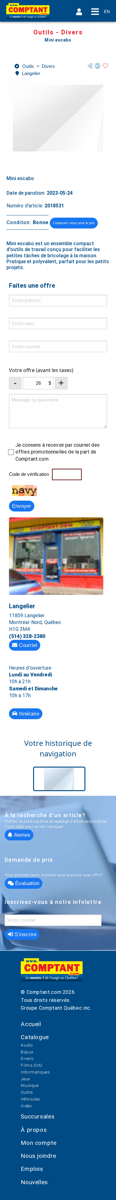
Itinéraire (28, 714)
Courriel (27, 645)
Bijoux (27, 1051)
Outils (27, 1092)
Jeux (25, 1078)
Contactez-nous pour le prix (74, 223)
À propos (34, 1129)
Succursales (37, 1116)
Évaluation (26, 883)
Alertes (21, 835)
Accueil (31, 1024)
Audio (27, 1045)
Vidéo (26, 1105)
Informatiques (35, 1071)
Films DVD (31, 1065)
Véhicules (30, 1098)
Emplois (32, 1168)
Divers (27, 1058)
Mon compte (38, 1142)
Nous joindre (38, 1155)
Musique (29, 1085)
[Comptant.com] (52, 973)
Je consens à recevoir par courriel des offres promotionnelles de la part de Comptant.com (57, 452)
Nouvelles (34, 1182)
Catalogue (35, 1037)
